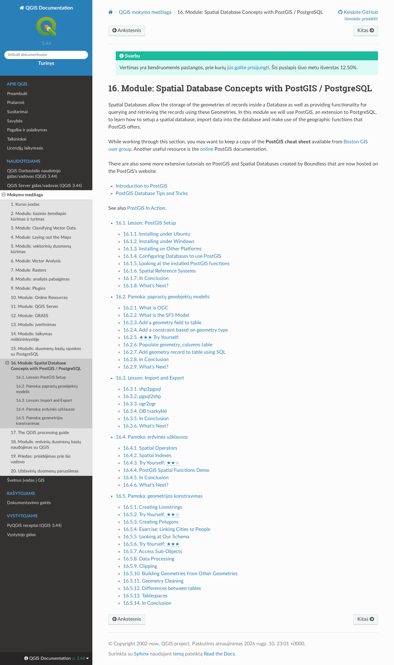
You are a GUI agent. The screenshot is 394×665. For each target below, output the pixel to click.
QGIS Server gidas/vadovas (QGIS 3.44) (44, 185)
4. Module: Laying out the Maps (41, 237)
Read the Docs (219, 653)
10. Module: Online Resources (39, 297)
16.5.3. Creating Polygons (151, 522)
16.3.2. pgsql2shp (142, 396)
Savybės (14, 121)
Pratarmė (15, 102)
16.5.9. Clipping (140, 566)
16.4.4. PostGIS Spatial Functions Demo (166, 470)
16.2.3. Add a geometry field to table (162, 322)
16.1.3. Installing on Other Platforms (162, 248)
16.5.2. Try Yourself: (151, 514)
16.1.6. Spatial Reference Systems (159, 271)
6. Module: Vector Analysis (36, 261)
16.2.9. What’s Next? (145, 366)
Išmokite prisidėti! (361, 19)
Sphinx (141, 653)
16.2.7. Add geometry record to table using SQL (174, 352)
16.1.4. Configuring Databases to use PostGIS (172, 256)
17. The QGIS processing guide (40, 432)
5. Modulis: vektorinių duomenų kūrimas (41, 249)
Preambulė (17, 93)
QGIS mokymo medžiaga (145, 12)
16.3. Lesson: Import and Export (44, 401)
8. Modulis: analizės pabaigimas (40, 279)
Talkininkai (16, 139)
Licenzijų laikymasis (25, 148)
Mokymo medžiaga (25, 195)
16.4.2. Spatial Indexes (147, 455)
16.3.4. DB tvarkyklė (145, 411)
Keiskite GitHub (360, 12)
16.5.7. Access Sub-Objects (152, 551)
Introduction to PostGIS (141, 186)
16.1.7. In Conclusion (146, 278)
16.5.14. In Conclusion (147, 603)
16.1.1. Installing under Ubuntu (156, 234)
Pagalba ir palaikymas (27, 130)
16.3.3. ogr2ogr (139, 403)
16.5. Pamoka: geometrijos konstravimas (39, 421)
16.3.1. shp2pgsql (142, 389)
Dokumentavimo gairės (29, 502)
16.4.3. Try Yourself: (151, 462)
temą (178, 653)
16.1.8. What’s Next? (145, 285)
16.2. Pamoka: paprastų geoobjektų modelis (47, 389)
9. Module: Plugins (28, 288)
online (206, 149)
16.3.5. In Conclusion (146, 418)
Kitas (363, 30)
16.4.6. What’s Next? (145, 485)
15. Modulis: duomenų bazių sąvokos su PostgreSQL (46, 351)
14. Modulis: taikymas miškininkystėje (31, 337)
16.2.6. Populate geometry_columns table (167, 344)
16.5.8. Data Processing (148, 558)
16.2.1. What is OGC (145, 307)
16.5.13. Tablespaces (145, 595)
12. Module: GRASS (29, 315)
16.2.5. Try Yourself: (151, 337)
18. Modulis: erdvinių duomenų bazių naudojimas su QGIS (46, 445)
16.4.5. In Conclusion (146, 477)
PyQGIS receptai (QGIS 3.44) (34, 525)
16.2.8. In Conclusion (146, 359)
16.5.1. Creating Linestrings (152, 507)
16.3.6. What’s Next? (145, 426)
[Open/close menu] (3, 195)
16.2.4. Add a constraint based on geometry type (175, 330)
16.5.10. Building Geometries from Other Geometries (180, 573)
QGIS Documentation (48, 8)
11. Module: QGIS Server (34, 306)
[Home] (110, 12)
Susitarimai (17, 112)
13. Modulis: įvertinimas (33, 324)
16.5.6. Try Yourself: (151, 544)
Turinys (46, 63)
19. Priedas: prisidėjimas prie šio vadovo (40, 459)
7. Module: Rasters (28, 270)
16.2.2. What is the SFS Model (156, 315)
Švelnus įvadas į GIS (26, 480)
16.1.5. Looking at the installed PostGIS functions (176, 263)
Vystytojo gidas (21, 534)
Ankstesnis (129, 30)
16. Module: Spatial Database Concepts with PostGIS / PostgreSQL (46, 366)
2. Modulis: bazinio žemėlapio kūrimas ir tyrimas (38, 216)
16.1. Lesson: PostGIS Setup (41, 378)
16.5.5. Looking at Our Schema (156, 536)
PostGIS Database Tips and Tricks (152, 193)
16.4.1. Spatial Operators (150, 448)
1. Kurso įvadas (25, 204)
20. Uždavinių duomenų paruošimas (44, 471)
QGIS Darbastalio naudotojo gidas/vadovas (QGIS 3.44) (34, 174)
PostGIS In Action (146, 208)
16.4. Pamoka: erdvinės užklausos (45, 410)
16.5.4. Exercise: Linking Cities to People (166, 529)
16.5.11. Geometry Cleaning (153, 581)
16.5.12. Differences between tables (162, 588)
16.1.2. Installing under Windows (159, 241)
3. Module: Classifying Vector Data (43, 228)
